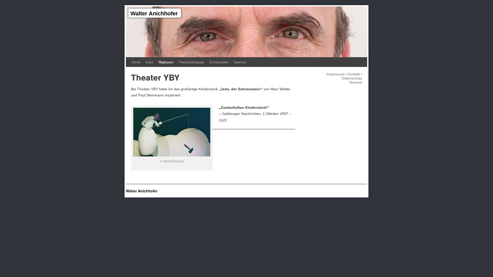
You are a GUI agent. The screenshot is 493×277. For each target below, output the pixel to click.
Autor (149, 62)
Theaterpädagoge (191, 62)
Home (135, 62)
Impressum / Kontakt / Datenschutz (344, 76)
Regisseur (165, 62)
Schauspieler (219, 62)
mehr (223, 120)
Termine (355, 82)
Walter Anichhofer (154, 13)
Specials (240, 62)
